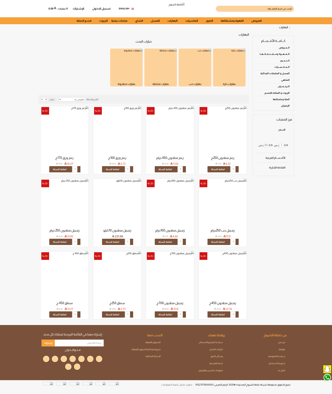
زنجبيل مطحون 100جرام (170, 230)
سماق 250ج (117, 303)
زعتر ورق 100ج (117, 158)
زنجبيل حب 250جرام (223, 230)
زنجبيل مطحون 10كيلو (117, 230)
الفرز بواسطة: (92, 99)
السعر (281, 129)
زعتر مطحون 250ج (222, 158)
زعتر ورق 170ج (64, 158)
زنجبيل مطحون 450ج (222, 303)
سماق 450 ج (64, 303)
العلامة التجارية (277, 167)
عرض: (52, 99)
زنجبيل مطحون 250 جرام (64, 230)
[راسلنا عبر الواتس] (319, 377)
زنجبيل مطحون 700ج (169, 303)
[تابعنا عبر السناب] (319, 368)
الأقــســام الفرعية (275, 157)
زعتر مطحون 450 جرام (170, 158)
